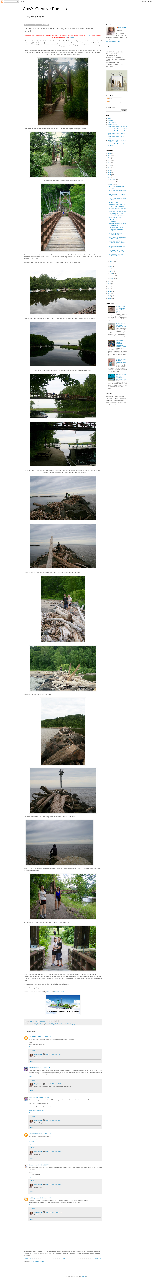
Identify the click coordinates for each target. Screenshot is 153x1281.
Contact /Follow (112, 122)
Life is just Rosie (33, 1140)
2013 (109, 286)
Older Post (98, 1258)
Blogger (84, 1276)
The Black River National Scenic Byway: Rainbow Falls (116, 229)
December (112, 179)
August (111, 261)
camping (31, 1024)
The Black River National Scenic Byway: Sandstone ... (118, 214)
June (111, 266)
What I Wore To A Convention (117, 211)
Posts (110, 99)
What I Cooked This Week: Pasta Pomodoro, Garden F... (117, 242)
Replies (33, 1050)
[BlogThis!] (52, 1021)
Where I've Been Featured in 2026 (117, 126)
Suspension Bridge (49, 1024)
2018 (109, 172)
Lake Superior (40, 1024)
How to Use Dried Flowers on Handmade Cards (121, 325)
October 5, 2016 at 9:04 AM (42, 1068)
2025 (109, 155)
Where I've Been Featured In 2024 (117, 131)
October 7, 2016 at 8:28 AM (53, 1151)
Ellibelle (31, 1068)
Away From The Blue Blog (36, 1110)
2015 (109, 281)
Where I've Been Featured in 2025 (117, 129)
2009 (109, 296)
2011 (109, 291)
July (110, 263)
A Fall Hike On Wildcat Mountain (115, 220)
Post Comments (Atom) (38, 1261)
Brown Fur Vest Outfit (115, 217)
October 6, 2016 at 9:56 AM (43, 1134)
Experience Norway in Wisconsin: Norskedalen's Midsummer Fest (121, 343)
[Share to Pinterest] (58, 1021)
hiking (35, 1024)
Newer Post (28, 1258)
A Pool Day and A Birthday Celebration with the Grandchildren (121, 377)
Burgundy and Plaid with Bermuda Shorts (116, 255)
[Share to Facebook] (56, 1021)
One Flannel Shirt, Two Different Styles (115, 233)
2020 (109, 167)
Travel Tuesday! (59, 992)
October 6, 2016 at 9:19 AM (53, 1120)
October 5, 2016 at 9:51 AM (53, 1054)
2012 (109, 288)
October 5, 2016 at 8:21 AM (43, 1036)
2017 (109, 175)
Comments (112, 102)
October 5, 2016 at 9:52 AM (53, 1084)
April (110, 271)
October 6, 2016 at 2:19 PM (41, 1165)
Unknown (32, 1036)
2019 (109, 170)
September (112, 259)
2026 (109, 153)
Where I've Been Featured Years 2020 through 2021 (117, 141)
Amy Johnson (38, 1054)
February (112, 276)
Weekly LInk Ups (112, 124)
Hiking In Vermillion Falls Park (117, 208)
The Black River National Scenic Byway (65, 1024)
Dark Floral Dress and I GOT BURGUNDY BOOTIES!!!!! (117, 205)
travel (77, 1024)
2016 (109, 177)
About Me (110, 120)
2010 (109, 293)
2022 (109, 163)
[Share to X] (54, 1021)
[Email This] (50, 1021)
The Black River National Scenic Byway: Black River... (118, 251)
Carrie (31, 1165)
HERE (88, 35)
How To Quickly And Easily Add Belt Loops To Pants (120, 309)
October (111, 184)
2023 (109, 160)
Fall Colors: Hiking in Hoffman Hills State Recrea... (117, 237)
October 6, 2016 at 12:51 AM (41, 1097)
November (112, 182)
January (111, 278)
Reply (30, 1047)
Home (63, 1258)
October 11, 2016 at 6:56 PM (43, 1198)
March (111, 273)
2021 (109, 165)
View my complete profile (113, 41)
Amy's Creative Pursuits (45, 8)
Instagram (32, 1141)
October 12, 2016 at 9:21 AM (53, 1212)
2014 (109, 284)
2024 (109, 158)
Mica (30, 1097)
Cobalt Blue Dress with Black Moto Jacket (117, 224)
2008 (109, 298)
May (110, 268)
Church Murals (113, 202)
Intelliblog (32, 1198)
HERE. (72, 37)
